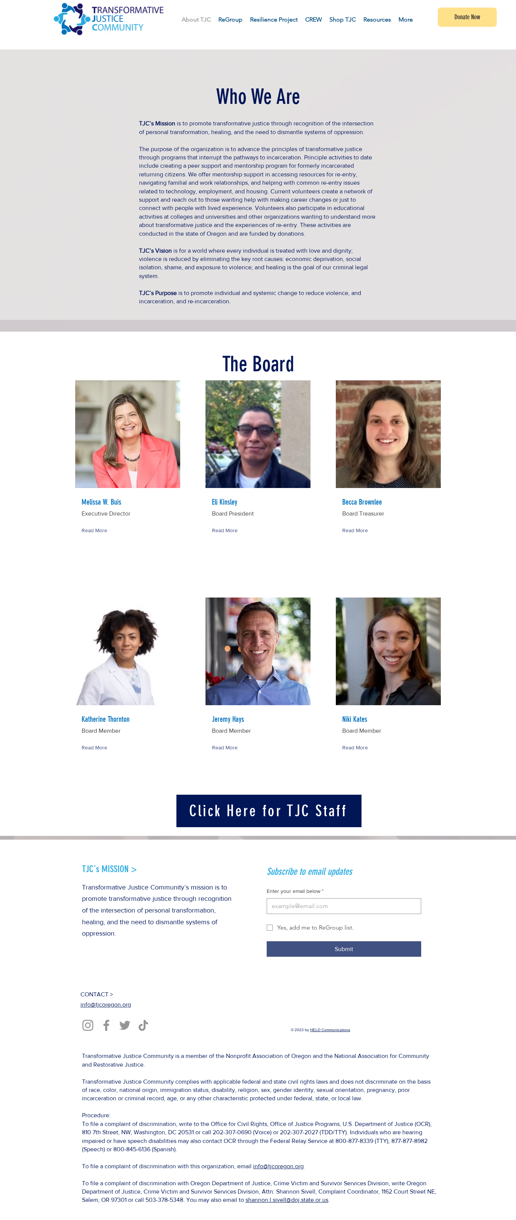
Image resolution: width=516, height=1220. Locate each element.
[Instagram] (87, 1025)
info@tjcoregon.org (105, 1004)
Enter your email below (295, 891)
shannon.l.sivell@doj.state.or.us (287, 1200)
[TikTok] (143, 1025)
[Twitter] (124, 1025)
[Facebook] (106, 1025)
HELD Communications (330, 1030)
